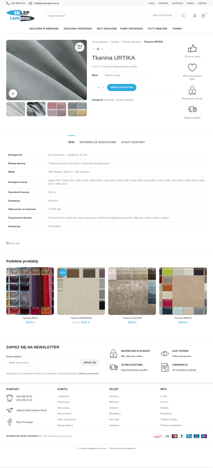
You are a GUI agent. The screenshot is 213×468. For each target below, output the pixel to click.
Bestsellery (115, 413)
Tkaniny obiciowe (131, 41)
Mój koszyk (63, 407)
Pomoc (164, 402)
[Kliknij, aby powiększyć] (13, 93)
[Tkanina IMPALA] (183, 291)
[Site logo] (20, 15)
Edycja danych (65, 425)
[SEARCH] (183, 16)
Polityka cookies (168, 419)
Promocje (114, 419)
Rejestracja (64, 402)
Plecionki (109, 99)
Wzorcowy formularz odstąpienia (123, 448)
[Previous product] (94, 49)
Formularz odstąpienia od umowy (92, 448)
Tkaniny (115, 41)
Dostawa (113, 396)
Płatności (114, 402)
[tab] (71, 140)
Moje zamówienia (67, 419)
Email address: (14, 356)
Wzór (95, 75)
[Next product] (102, 49)
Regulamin (166, 413)
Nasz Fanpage (24, 422)
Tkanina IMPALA (183, 318)
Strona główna (99, 41)
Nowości (113, 407)
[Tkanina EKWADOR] (81, 291)
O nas (163, 396)
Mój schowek (64, 413)
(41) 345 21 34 (24, 400)
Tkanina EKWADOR (81, 318)
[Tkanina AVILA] (30, 291)
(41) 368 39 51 (24, 396)
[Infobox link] (15, 3)
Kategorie (114, 425)
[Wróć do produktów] (98, 49)
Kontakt (164, 407)
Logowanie (63, 396)
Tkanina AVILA (30, 318)
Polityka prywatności (171, 425)
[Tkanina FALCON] (132, 291)
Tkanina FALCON (132, 318)
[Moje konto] (194, 15)
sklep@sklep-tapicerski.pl (31, 410)
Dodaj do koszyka (121, 87)
